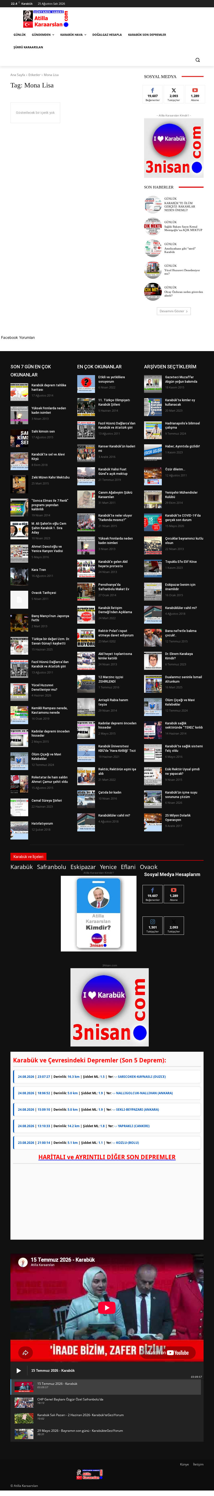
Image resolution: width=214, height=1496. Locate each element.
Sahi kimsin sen (43, 431)
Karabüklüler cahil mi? (114, 815)
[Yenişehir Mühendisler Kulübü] (153, 499)
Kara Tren (39, 570)
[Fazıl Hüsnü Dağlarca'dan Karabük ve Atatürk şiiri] (19, 669)
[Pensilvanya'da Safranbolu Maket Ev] (86, 591)
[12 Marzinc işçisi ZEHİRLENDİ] (86, 684)
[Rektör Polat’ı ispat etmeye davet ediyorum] (86, 638)
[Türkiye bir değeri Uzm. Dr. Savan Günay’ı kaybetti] (19, 646)
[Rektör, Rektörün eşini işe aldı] (86, 776)
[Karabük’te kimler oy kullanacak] (153, 407)
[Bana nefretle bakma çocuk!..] (153, 638)
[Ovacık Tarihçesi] (19, 599)
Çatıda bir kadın (109, 792)
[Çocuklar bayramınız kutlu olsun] (153, 545)
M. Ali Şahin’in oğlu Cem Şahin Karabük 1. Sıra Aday (49, 528)
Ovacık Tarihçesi (44, 593)
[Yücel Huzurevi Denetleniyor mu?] (153, 270)
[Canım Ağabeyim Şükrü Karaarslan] (86, 499)
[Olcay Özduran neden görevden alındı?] (153, 291)
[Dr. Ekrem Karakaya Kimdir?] (153, 661)
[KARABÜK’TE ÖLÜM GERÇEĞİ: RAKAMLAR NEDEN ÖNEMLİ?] (153, 205)
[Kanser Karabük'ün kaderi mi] (86, 453)
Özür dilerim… (175, 469)
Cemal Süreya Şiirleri (47, 800)
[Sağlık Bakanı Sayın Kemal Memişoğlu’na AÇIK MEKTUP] (153, 226)
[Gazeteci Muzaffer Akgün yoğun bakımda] (153, 384)
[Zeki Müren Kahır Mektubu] (19, 484)
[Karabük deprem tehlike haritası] (19, 392)
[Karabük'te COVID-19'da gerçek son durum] (153, 522)
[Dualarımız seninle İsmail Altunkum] (153, 684)
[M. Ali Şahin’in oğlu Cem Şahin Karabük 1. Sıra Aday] (19, 530)
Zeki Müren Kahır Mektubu (51, 477)
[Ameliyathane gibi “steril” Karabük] (153, 248)
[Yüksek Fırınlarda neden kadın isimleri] (19, 415)
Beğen (152, 89)
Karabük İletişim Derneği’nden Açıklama (115, 610)
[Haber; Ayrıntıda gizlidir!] (153, 453)
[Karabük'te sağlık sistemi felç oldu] (153, 753)
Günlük (170, 198)
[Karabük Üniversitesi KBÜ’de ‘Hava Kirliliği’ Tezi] (86, 753)
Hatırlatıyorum (42, 823)
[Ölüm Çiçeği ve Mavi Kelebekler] (19, 761)
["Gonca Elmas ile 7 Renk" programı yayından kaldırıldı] (19, 507)
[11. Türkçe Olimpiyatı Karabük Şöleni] (86, 407)
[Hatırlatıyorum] (19, 830)
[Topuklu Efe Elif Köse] (153, 568)
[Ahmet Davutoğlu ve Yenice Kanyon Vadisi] (19, 553)
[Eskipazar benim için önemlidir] (153, 591)
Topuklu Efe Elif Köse (181, 562)
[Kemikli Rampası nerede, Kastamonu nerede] (19, 715)
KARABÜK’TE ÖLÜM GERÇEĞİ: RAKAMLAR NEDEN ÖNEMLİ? (179, 206)
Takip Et (174, 89)
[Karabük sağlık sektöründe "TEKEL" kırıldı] (153, 730)
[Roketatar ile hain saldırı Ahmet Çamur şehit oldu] (19, 784)
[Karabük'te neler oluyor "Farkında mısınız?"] (86, 522)
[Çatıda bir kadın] (86, 799)
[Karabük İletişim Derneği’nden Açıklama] (86, 615)
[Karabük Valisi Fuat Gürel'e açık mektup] (86, 476)
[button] (197, 60)
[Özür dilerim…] (153, 476)
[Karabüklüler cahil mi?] (86, 822)
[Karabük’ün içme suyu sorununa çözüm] (153, 799)
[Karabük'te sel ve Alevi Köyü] (19, 461)
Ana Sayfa (17, 75)
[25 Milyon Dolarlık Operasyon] (153, 822)
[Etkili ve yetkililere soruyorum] (86, 384)
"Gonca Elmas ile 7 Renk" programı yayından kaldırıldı (50, 505)
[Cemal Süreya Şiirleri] (19, 807)
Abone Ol (195, 89)
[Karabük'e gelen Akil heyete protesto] (86, 568)
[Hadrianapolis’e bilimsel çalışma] (153, 430)
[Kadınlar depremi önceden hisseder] (19, 738)
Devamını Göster (172, 311)
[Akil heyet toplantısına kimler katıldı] (86, 661)
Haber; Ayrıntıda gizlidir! (182, 446)
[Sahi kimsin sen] (19, 438)
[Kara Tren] (19, 577)
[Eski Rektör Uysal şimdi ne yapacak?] (153, 776)
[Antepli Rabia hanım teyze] (86, 707)
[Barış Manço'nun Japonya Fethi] (19, 623)
